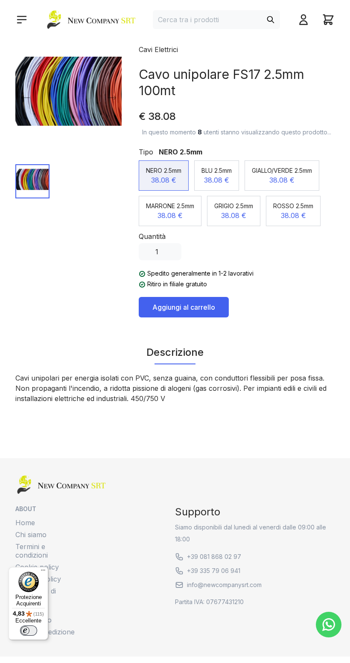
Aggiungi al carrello (183, 307)
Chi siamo (31, 534)
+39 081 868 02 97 (214, 556)
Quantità (152, 236)
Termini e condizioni (31, 550)
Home (25, 522)
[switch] (28, 630)
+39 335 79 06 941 (213, 570)
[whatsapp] (328, 624)
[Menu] (43, 572)
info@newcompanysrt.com (224, 584)
